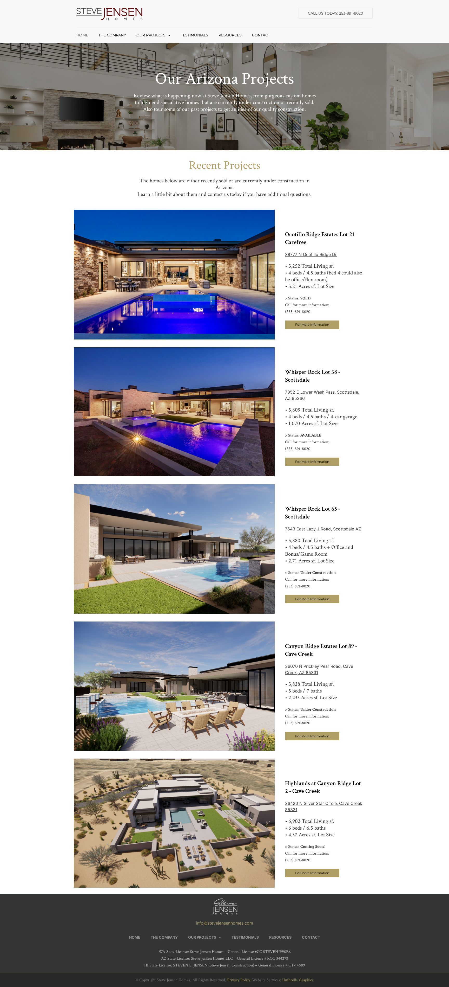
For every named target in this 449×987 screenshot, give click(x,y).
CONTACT (261, 35)
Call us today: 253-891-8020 (335, 13)
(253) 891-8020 (297, 312)
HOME (82, 35)
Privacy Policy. (239, 980)
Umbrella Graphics (297, 980)
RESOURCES (230, 35)
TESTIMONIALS (194, 35)
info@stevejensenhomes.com (224, 923)
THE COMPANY (112, 35)
